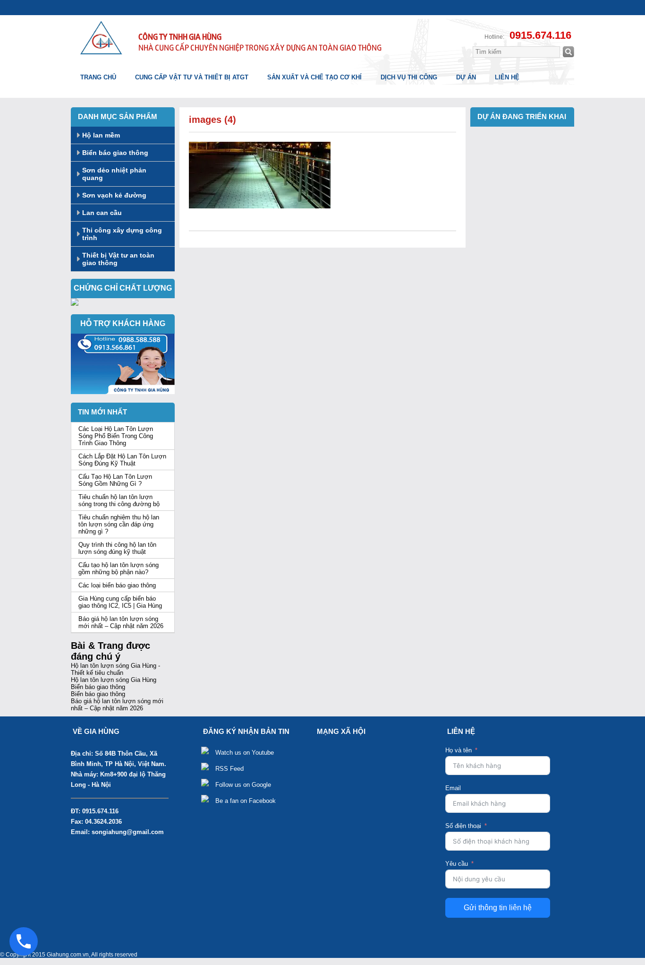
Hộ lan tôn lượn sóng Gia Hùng (113, 679)
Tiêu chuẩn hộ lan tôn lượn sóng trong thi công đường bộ (119, 500)
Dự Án (466, 77)
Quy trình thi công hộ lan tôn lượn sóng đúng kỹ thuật (117, 548)
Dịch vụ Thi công (409, 77)
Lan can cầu (102, 212)
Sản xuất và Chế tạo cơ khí (314, 77)
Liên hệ (507, 77)
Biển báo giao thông (115, 152)
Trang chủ (98, 77)
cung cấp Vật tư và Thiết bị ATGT (191, 77)
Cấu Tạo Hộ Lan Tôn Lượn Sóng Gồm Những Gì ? (115, 480)
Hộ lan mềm (101, 135)
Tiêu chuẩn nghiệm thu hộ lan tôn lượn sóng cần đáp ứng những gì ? (118, 524)
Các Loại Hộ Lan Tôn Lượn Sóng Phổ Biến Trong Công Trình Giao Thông (115, 436)
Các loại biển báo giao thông (117, 585)
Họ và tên (458, 750)
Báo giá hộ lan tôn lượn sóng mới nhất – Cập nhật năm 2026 (120, 622)
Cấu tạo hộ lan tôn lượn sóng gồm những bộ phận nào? (118, 568)
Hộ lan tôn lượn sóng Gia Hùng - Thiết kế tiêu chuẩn (115, 669)
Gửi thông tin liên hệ (498, 908)
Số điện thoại (463, 825)
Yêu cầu (456, 863)
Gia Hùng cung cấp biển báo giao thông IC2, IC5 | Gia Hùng (120, 602)
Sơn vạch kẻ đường (114, 195)
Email (453, 788)
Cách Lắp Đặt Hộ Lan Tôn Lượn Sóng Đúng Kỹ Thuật (122, 460)
